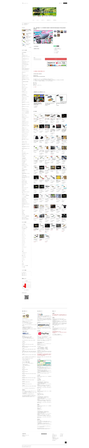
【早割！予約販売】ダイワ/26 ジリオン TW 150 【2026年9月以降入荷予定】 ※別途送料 (64, 130)
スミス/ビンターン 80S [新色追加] (58, 209)
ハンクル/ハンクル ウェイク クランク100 (47, 140)
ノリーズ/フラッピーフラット (64, 199)
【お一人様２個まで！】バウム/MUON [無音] (28, 29)
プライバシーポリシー (54, 439)
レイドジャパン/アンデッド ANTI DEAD (64, 228)
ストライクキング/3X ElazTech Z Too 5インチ (47, 180)
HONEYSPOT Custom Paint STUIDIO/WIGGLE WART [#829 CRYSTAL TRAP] (38, 104)
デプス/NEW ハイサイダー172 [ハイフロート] (41, 208)
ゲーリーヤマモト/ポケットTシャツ (58, 199)
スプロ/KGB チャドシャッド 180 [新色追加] (58, 140)
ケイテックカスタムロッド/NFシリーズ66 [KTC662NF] (41, 219)
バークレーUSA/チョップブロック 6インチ (47, 170)
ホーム (22, 23)
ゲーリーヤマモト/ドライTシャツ (41, 199)
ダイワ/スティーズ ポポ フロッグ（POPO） (41, 160)
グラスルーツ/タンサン (28, 43)
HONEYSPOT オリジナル (26, 23)
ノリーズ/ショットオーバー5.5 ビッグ (36, 189)
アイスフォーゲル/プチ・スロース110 (58, 218)
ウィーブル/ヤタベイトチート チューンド (47, 129)
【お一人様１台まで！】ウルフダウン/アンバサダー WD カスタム (47, 229)
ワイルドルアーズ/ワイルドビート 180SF (41, 189)
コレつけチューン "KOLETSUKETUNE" (64, 218)
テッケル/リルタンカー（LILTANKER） (58, 160)
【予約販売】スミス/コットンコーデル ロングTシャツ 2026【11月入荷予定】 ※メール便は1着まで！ (53, 130)
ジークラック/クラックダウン (64, 119)
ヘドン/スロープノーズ (53, 160)
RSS (52, 440)
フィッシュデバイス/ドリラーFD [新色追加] (64, 160)
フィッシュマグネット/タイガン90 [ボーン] (47, 199)
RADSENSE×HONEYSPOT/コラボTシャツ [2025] (64, 141)
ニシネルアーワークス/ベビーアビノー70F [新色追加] (41, 151)
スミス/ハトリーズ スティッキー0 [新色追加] (36, 119)
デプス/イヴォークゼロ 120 (47, 189)
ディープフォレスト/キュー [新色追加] (41, 239)
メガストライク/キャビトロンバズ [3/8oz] (36, 239)
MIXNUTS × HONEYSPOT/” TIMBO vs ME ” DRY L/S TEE (58, 181)
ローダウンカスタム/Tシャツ (64, 209)
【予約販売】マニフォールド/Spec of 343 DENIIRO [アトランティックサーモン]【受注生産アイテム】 (41, 171)
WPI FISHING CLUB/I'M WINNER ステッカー (61, 104)
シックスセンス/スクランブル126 (47, 209)
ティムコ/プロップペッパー (47, 239)
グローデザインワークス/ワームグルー (36, 129)
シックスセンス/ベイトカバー (53, 218)
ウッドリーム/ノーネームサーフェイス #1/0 (64, 170)
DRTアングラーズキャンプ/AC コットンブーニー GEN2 (58, 119)
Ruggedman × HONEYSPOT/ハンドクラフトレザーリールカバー (53, 210)
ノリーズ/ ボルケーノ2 (41, 129)
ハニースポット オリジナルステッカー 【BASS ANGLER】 (50, 104)
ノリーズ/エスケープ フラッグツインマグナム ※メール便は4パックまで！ (36, 199)
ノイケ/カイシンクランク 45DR (47, 160)
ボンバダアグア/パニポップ (36, 218)
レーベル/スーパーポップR (58, 150)
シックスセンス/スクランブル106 (36, 170)
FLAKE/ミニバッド (35, 209)
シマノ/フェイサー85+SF (58, 189)
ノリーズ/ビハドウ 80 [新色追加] (58, 170)
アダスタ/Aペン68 (52, 189)
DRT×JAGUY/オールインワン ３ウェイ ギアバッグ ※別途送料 (53, 151)
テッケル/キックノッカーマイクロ (47, 218)
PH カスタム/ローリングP (53, 170)
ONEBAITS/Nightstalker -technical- (58, 228)
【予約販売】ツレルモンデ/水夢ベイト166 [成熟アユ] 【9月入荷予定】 (36, 229)
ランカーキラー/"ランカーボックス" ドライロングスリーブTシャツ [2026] (36, 141)
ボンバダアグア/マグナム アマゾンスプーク (41, 180)
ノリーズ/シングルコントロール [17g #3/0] (36, 180)
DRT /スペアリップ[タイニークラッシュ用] (28, 37)
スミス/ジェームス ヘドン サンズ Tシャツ (64, 180)
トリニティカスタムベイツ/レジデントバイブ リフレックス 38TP (28, 34)
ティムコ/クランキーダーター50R (64, 189)
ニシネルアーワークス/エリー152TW (53, 228)
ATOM (54, 440)
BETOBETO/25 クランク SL (28, 40)
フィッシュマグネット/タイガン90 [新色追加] (36, 160)
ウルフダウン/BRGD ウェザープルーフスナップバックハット (41, 141)
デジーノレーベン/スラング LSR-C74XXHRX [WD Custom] (53, 119)
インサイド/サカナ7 (42, 228)
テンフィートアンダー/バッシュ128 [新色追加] (58, 129)
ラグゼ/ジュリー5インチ (41, 119)
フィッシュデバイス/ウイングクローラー (64, 150)
